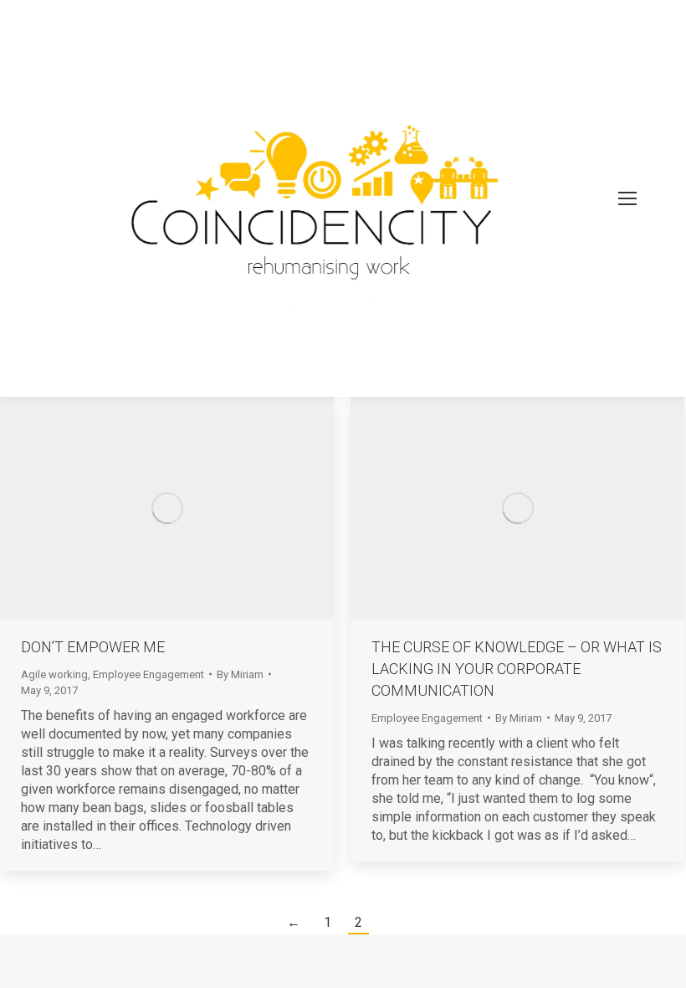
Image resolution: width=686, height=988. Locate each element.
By (240, 674)
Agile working (54, 674)
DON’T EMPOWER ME (93, 647)
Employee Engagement (148, 674)
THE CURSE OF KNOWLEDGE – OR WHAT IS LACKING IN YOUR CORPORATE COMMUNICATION (516, 668)
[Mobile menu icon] (627, 198)
